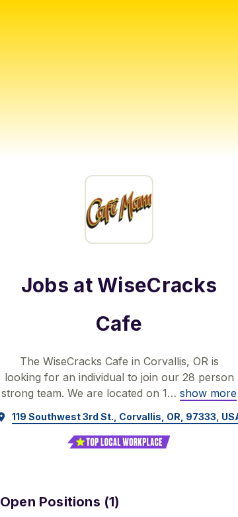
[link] (208, 393)
